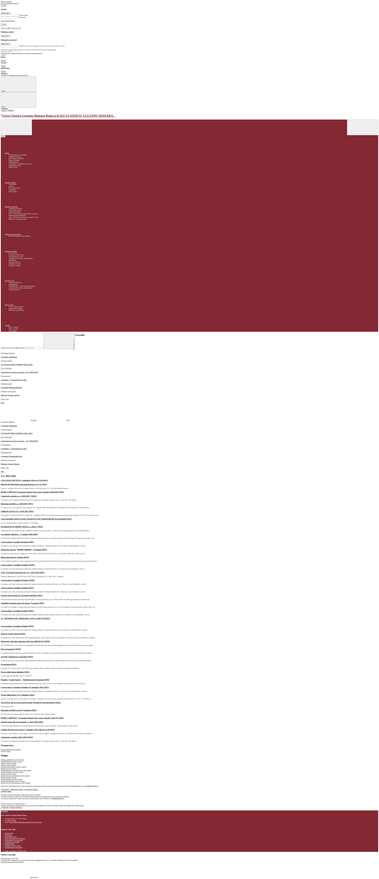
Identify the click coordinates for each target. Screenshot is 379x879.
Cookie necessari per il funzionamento (13, 804)
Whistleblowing (10, 844)
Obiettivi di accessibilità (12, 842)
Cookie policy (9, 833)
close (3, 136)
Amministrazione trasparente (14, 847)
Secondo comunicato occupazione (17, 657)
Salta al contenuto (6, 1)
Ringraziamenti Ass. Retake (15, 557)
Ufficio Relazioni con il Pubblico (15, 838)
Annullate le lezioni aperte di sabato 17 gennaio (22, 603)
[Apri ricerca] (362, 127)
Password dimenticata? (8, 21)
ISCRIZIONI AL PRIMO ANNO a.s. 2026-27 (22, 527)
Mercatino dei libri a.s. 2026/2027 (17, 504)
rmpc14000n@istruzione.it (25, 822)
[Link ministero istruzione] (9, 3)
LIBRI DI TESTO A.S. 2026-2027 (17, 511)
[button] (19, 420)
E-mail (21, 46)
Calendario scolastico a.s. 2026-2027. (19, 496)
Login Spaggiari (51, 49)
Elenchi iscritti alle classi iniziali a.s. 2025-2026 (22, 722)
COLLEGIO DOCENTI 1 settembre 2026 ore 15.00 (24, 480)
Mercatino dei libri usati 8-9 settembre (19, 710)
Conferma (10, 110)
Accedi (4, 5)
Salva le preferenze (16, 807)
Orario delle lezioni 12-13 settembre (18, 695)
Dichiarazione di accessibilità (14, 840)
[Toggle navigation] (16, 127)
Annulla (4, 110)
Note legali (8, 835)
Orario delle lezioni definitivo (15, 672)
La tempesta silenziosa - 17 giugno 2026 (19, 534)
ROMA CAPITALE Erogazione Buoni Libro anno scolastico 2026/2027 (32, 492)
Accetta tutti (31, 789)
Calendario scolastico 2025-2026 (17, 737)
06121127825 (12, 820)
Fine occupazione (11, 649)
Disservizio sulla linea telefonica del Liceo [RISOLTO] (25, 641)
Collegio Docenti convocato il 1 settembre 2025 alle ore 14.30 (28, 730)
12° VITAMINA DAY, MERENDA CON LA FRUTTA (25, 619)
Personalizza (5, 789)
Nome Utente (23, 15)
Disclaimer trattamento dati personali (12, 862)
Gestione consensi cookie (13, 846)
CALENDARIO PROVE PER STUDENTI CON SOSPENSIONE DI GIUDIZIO (36, 519)
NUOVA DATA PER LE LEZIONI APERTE (21, 596)
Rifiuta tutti (17, 789)
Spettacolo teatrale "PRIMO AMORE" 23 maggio (24, 550)
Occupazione (8, 664)
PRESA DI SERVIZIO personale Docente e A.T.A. (24, 484)
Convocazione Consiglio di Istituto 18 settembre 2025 (25, 687)
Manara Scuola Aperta (13, 634)
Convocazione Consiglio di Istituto (17, 542)
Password (22, 17)
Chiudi (3, 61)
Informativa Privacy (11, 837)
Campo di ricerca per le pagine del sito (13, 348)
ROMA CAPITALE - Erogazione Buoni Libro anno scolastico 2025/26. (32, 718)
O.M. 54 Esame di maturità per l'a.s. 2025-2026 (23, 573)
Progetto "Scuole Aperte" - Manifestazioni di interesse (25, 680)
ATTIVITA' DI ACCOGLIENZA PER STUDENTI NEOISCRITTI (31, 703)
